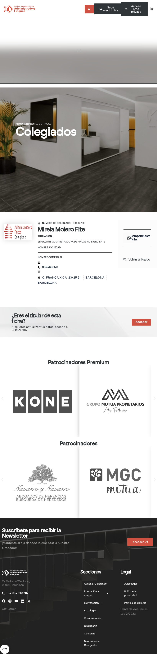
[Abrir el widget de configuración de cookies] (4, 649)
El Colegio (90, 610)
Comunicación (92, 618)
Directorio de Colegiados (92, 643)
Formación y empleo (91, 593)
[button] (128, 238)
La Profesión (91, 603)
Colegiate (90, 634)
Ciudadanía (90, 626)
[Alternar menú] (78, 51)
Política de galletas (135, 603)
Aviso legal (130, 584)
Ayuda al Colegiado (95, 584)
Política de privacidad (130, 593)
